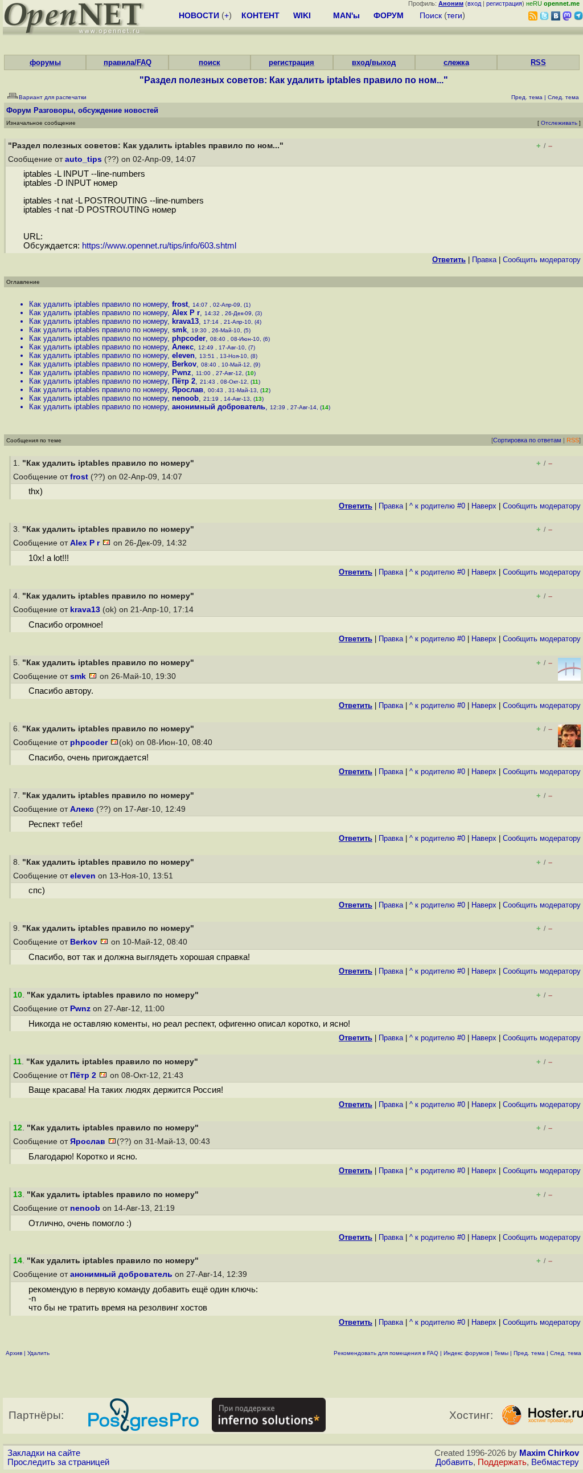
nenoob (185, 398)
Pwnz (181, 372)
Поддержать (502, 1462)
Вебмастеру (555, 1462)
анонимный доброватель (218, 406)
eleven (183, 355)
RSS (538, 62)
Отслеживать (559, 123)
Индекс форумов (466, 1353)
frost (180, 304)
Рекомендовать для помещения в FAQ (386, 1353)
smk (179, 329)
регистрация (504, 3)
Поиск (431, 15)
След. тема (565, 1353)
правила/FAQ (127, 62)
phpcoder (189, 338)
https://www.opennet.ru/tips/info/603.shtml (159, 245)
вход (474, 3)
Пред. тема (529, 1353)
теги (454, 15)
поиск (209, 62)
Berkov (184, 364)
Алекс (183, 347)
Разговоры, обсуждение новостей (96, 110)
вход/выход (374, 62)
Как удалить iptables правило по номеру (98, 304)
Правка (484, 259)
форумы (45, 62)
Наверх (483, 506)
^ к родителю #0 (437, 506)
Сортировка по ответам (527, 440)
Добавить (454, 1462)
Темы (501, 1353)
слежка (456, 62)
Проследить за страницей (58, 1462)
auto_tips (83, 159)
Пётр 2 (183, 381)
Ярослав (187, 389)
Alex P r (186, 312)
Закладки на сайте (43, 1453)
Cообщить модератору (542, 259)
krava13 (185, 321)
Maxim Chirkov (549, 1453)
